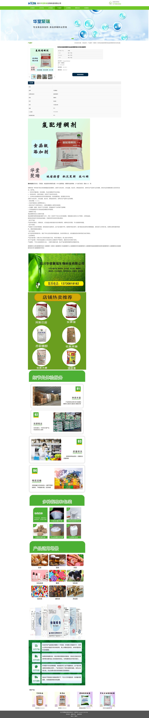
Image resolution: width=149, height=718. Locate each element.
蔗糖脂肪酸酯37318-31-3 (85, 708)
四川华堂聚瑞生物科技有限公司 (66, 712)
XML (87, 712)
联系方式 (77, 8)
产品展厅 (59, 8)
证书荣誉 (68, 8)
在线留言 (86, 8)
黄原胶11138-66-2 (62, 708)
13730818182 (117, 4)
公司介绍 (41, 8)
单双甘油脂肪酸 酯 (107, 708)
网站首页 (84, 42)
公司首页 (32, 8)
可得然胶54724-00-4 (40, 708)
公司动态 (50, 8)
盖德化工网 (73, 714)
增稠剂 (95, 42)
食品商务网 (79, 714)
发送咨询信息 (80, 74)
